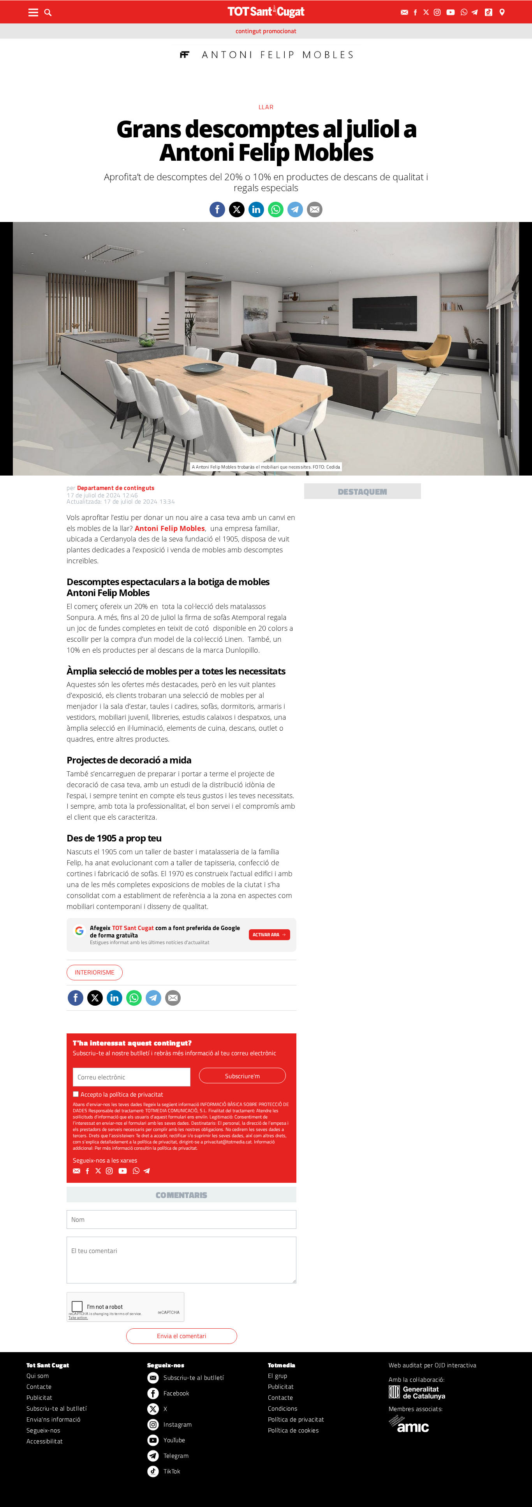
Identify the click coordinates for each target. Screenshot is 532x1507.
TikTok (171, 1471)
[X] (427, 12)
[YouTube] (451, 12)
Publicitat (39, 1397)
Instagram (177, 1424)
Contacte (39, 1386)
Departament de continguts (116, 488)
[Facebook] (416, 12)
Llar (266, 107)
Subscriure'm (242, 1076)
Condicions (283, 1408)
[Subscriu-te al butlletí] (405, 12)
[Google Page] (502, 12)
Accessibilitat (44, 1441)
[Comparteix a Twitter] (237, 209)
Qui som (37, 1375)
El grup (277, 1375)
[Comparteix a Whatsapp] (276, 209)
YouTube (173, 1440)
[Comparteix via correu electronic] (314, 209)
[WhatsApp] (465, 12)
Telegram (175, 1455)
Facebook (175, 1393)
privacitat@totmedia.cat (228, 1141)
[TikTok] (489, 12)
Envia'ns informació (53, 1419)
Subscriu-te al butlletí (56, 1408)
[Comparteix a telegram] (295, 209)
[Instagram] (438, 12)
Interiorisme (95, 972)
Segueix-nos (43, 1430)
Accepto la (122, 1094)
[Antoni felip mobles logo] (266, 53)
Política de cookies (293, 1430)
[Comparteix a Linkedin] (256, 209)
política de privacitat (136, 1094)
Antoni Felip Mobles (170, 528)
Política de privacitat (296, 1419)
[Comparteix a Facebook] (217, 209)
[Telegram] (476, 12)
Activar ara (266, 934)
